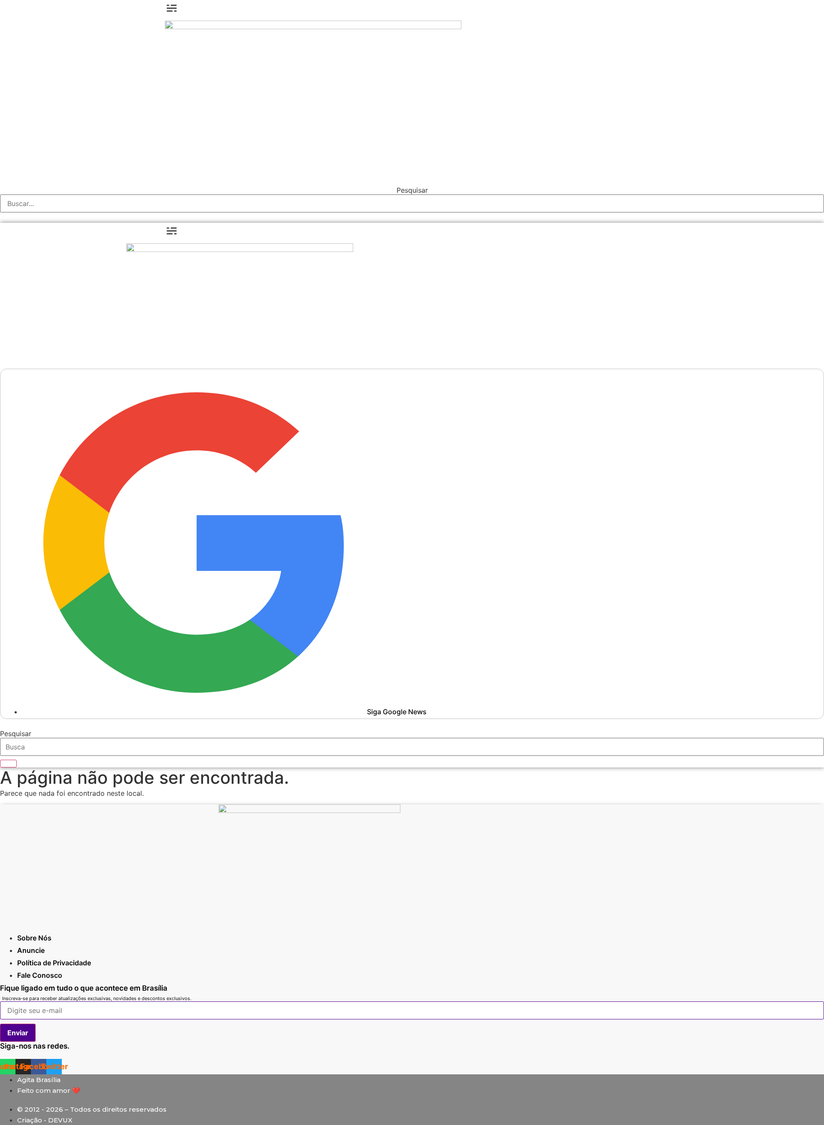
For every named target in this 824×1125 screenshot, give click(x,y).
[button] (412, 217)
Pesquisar (412, 190)
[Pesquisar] (8, 763)
